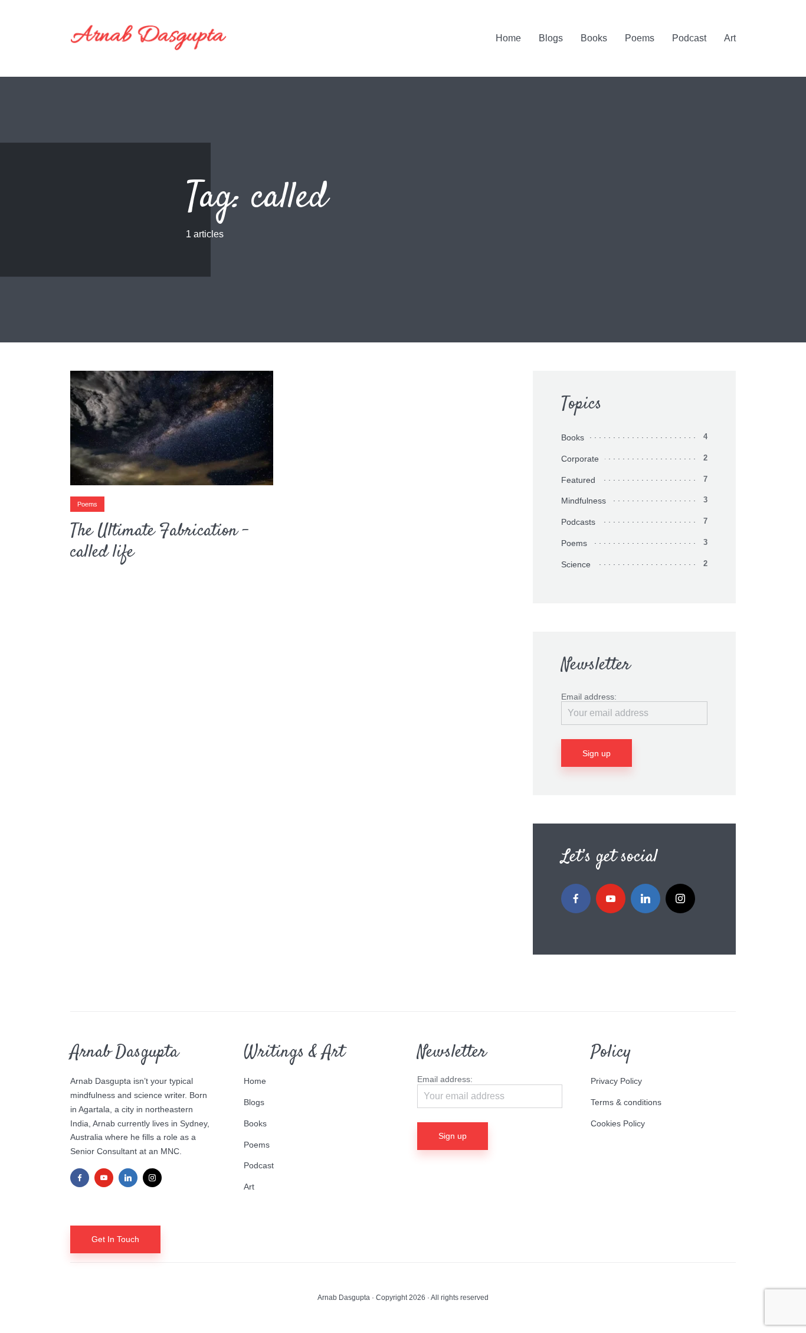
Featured (578, 480)
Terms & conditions (626, 1102)
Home (508, 38)
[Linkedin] (645, 898)
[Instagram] (680, 898)
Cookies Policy (618, 1123)
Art (730, 38)
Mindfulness (583, 500)
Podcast (689, 38)
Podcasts (578, 522)
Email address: (589, 696)
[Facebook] (576, 898)
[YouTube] (610, 898)
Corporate (580, 458)
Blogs (551, 38)
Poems (639, 38)
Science (576, 564)
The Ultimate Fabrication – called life (159, 542)
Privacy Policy (616, 1081)
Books (594, 38)
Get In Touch (115, 1239)
